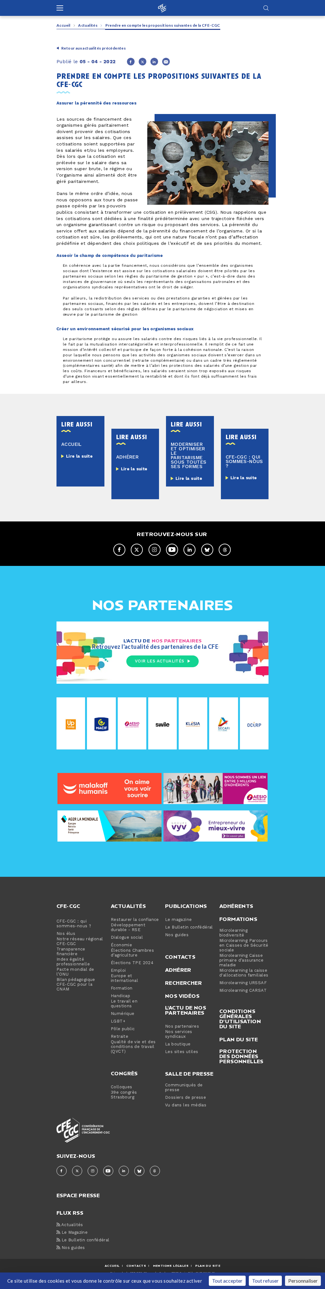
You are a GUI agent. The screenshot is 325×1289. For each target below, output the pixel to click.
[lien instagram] (155, 550)
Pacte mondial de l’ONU (75, 972)
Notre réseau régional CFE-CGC (79, 941)
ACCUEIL (112, 1265)
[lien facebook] (119, 550)
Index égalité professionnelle (73, 962)
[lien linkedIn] (189, 550)
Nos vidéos (182, 995)
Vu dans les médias (185, 1105)
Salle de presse (189, 1073)
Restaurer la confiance (135, 919)
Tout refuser (265, 1281)
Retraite (119, 1036)
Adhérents (236, 906)
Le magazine (178, 919)
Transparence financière (70, 952)
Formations (238, 919)
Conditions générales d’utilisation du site (240, 1019)
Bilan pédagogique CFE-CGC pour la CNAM (75, 984)
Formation (122, 988)
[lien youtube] (172, 550)
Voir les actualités (159, 661)
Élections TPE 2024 (132, 963)
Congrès (124, 1073)
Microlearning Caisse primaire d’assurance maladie (241, 960)
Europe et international (124, 978)
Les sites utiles (181, 1052)
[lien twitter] (137, 550)
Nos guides (177, 935)
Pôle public (123, 1029)
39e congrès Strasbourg (124, 1095)
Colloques (121, 1087)
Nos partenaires (182, 1026)
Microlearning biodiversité (233, 933)
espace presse (78, 1195)
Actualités (87, 25)
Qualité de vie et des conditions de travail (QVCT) (133, 1047)
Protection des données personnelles (241, 1056)
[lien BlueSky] (207, 550)
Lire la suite (79, 456)
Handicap (120, 996)
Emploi (118, 970)
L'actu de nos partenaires (185, 1010)
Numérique (123, 1013)
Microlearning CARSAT (243, 990)
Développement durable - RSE (128, 927)
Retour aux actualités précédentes (93, 48)
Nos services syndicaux (178, 1034)
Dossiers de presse (185, 1097)
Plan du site (238, 1039)
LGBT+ (118, 1021)
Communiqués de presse (184, 1087)
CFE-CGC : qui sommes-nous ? (73, 924)
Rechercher (183, 982)
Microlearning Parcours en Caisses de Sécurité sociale (244, 945)
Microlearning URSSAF (243, 983)
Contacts (180, 956)
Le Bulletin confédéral (189, 927)
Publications (186, 906)
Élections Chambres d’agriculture (132, 953)
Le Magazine (74, 1232)
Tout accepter (227, 1281)
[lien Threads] (225, 550)
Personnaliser (303, 1281)
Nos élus (65, 933)
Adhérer (178, 969)
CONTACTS (136, 1265)
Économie (121, 945)
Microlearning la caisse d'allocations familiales (244, 973)
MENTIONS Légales (171, 1265)
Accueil (63, 25)
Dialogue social (127, 937)
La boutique (177, 1044)
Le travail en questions (124, 1004)
